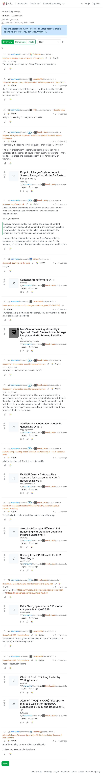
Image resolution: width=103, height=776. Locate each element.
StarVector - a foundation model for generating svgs (24, 364)
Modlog (48, 771)
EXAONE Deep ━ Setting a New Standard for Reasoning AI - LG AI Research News (34, 453)
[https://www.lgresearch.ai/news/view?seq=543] (14, 478)
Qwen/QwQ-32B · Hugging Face (16, 635)
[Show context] (46, 58)
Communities (21, 3)
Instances (65, 771)
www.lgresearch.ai (27, 484)
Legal (56, 771)
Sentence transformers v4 (13, 204)
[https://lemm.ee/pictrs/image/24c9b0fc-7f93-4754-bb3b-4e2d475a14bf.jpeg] (14, 283)
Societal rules (59, 110)
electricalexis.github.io (29, 341)
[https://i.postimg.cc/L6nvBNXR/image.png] (14, 610)
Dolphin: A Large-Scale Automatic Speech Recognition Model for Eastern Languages (32, 136)
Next (5, 763)
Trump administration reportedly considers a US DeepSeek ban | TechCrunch (34, 82)
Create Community (52, 3)
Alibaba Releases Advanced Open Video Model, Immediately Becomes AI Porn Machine (32, 736)
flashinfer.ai (25, 561)
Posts (31, 42)
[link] (50, 58)
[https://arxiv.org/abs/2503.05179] (14, 532)
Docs (74, 771)
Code (81, 771)
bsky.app (24, 713)
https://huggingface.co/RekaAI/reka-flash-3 (27, 593)
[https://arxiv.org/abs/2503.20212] (14, 176)
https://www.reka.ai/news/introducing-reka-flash (40, 590)
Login (87, 3)
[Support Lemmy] (64, 3)
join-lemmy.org (93, 771)
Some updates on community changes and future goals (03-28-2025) (31, 305)
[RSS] (2, 48)
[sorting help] (63, 42)
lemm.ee (23, 283)
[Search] (82, 3)
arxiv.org (24, 181)
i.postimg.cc (25, 612)
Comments (20, 42)
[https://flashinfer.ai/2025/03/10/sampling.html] (14, 559)
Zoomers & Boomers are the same (16, 263)
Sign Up (96, 3)
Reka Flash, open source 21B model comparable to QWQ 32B (28, 584)
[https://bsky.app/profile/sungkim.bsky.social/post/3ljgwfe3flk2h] (14, 704)
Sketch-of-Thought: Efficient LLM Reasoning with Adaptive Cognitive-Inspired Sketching (31, 507)
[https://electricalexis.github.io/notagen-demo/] (14, 333)
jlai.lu (9, 3)
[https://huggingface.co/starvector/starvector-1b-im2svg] (14, 427)
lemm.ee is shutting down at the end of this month (23, 58)
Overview (7, 42)
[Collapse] (5, 54)
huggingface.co (26, 430)
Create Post (35, 3)
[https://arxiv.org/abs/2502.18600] (14, 681)
